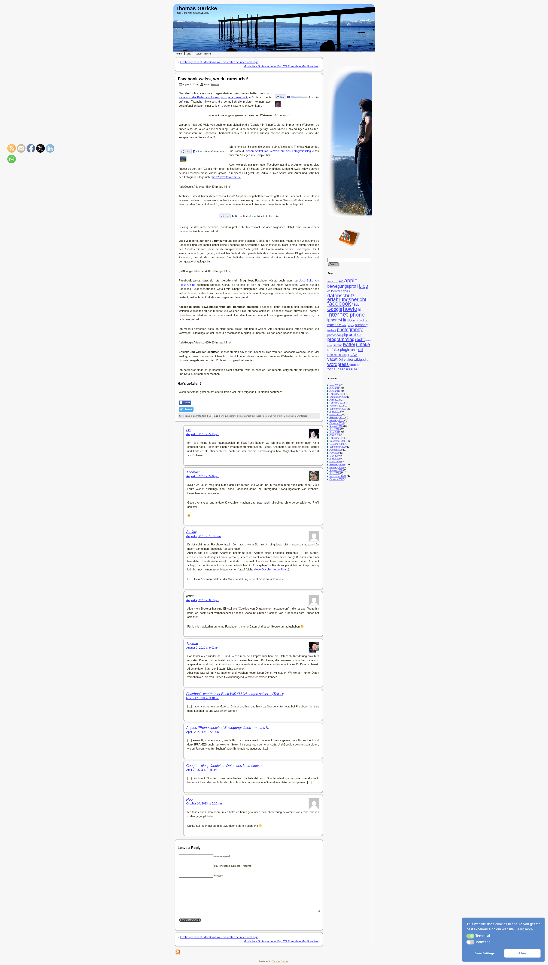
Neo (189, 799)
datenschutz (248, 416)
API (341, 281)
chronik (345, 291)
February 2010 (337, 438)
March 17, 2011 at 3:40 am (202, 698)
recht (360, 339)
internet (280, 416)
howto (350, 309)
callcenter (333, 291)
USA (353, 354)
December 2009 (337, 441)
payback (331, 330)
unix (354, 350)
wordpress (302, 416)
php (345, 335)
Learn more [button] (524, 929)
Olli (188, 430)
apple (350, 280)
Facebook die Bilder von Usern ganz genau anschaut (213, 97)
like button (291, 416)
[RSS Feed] (178, 952)
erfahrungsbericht (346, 299)
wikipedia (361, 360)
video (348, 359)
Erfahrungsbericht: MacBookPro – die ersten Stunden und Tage (219, 62)
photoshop (334, 335)
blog (239, 416)
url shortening (345, 352)
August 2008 (335, 470)
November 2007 (337, 476)
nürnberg (362, 325)
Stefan (191, 532)
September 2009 (338, 446)
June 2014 (334, 388)
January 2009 (336, 467)
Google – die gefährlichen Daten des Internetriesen (225, 766)
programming (340, 339)
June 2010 (334, 432)
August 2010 (335, 426)
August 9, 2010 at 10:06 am (203, 536)
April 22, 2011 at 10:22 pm (202, 732)
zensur (333, 369)
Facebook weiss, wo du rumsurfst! (213, 79)
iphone (356, 315)
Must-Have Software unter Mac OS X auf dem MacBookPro (281, 66)
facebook (260, 416)
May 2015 (334, 385)
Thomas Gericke (196, 8)
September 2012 (338, 397)
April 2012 (334, 399)
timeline (337, 345)
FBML (355, 304)
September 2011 (337, 408)
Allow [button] (522, 953)
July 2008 (334, 473)
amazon (332, 281)
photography (350, 329)
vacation (335, 359)
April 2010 (334, 435)
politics (355, 334)
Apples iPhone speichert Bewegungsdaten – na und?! (227, 727)
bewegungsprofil (227, 416)
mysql (351, 325)
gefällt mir (270, 416)
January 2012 (336, 405)
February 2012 (337, 402)
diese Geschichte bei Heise (271, 569)
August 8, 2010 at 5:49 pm (202, 476)
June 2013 (334, 391)
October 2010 (336, 423)
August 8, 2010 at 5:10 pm (202, 434)
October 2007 (336, 479)
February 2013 (337, 394)
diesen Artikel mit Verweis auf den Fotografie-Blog (278, 151)
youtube (355, 365)
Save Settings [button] (485, 953)
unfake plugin (338, 350)
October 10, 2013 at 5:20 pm (204, 803)
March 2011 (335, 414)
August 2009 (335, 449)
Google (334, 309)
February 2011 (337, 417)
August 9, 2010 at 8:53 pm (202, 600)
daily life (197, 416)
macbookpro (360, 320)
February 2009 (337, 464)
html (361, 309)
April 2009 (334, 458)
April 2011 (334, 411)
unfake (363, 344)
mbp (344, 325)
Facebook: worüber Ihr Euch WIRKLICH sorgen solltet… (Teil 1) (234, 694)
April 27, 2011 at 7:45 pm (201, 769)
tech (204, 416)
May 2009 (334, 455)
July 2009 (334, 452)
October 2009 (336, 444)
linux (348, 320)
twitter (349, 344)
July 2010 (334, 429)
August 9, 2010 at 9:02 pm (202, 647)
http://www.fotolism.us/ (226, 177)
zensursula (348, 369)
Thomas (215, 84)
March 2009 (335, 461)
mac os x (334, 325)
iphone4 (334, 320)
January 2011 (336, 420)
